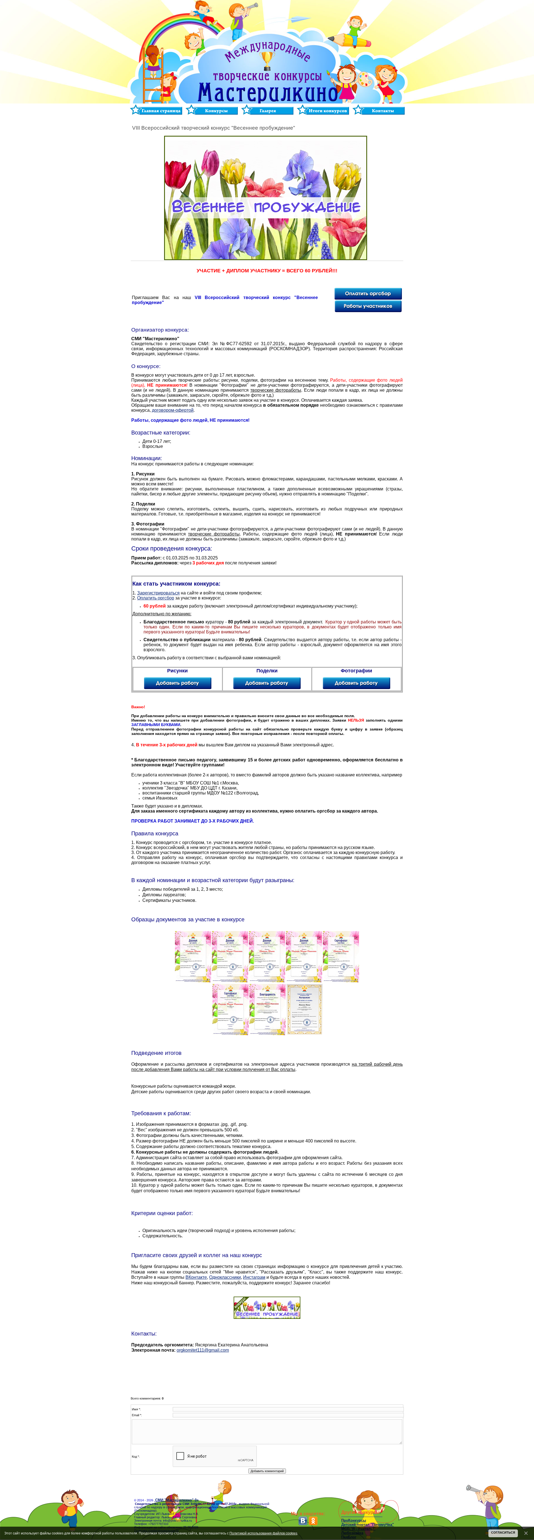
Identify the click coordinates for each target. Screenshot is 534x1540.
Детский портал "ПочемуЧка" (367, 1524)
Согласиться (503, 1532)
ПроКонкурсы (353, 1520)
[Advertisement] (267, 1372)
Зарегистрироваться (158, 593)
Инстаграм (254, 1277)
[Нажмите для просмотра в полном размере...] (193, 981)
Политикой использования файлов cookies (263, 1533)
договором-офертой (173, 410)
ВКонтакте (196, 1277)
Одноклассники (225, 1277)
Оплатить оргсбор (155, 598)
